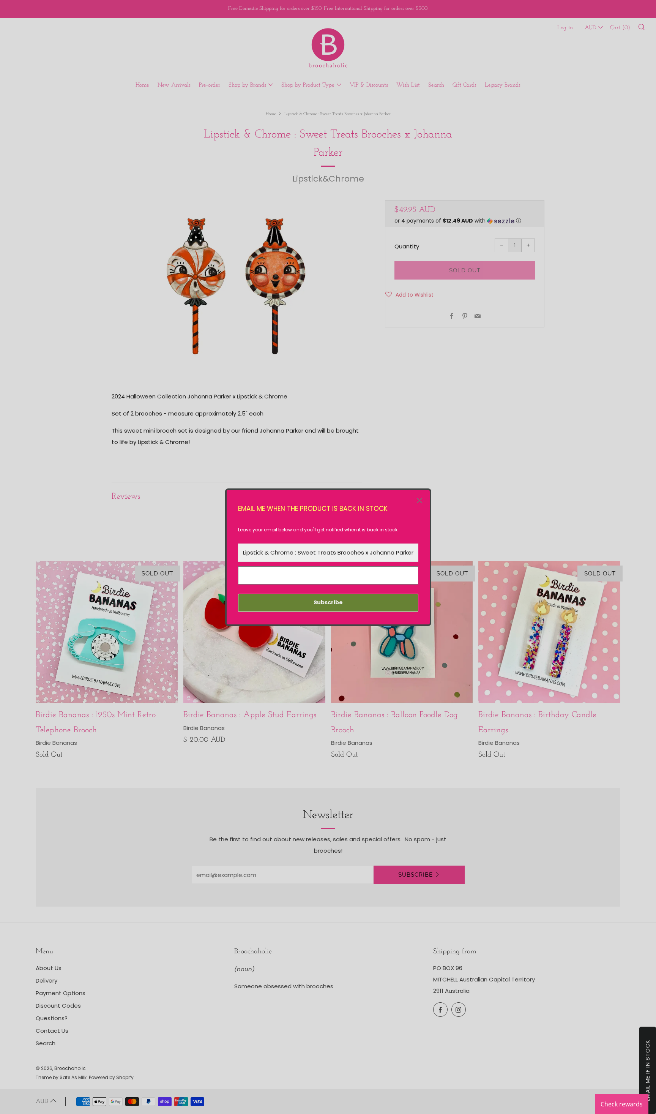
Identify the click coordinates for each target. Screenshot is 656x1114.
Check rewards (622, 1104)
